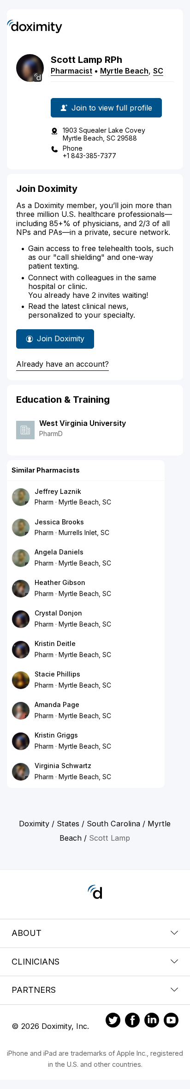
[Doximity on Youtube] (171, 1021)
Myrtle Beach (124, 70)
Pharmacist (71, 70)
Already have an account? (62, 364)
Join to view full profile (111, 107)
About (27, 933)
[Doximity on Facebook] (132, 1021)
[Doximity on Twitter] (113, 1021)
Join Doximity (60, 338)
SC (158, 70)
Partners (34, 990)
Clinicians (35, 961)
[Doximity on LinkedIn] (151, 1021)
